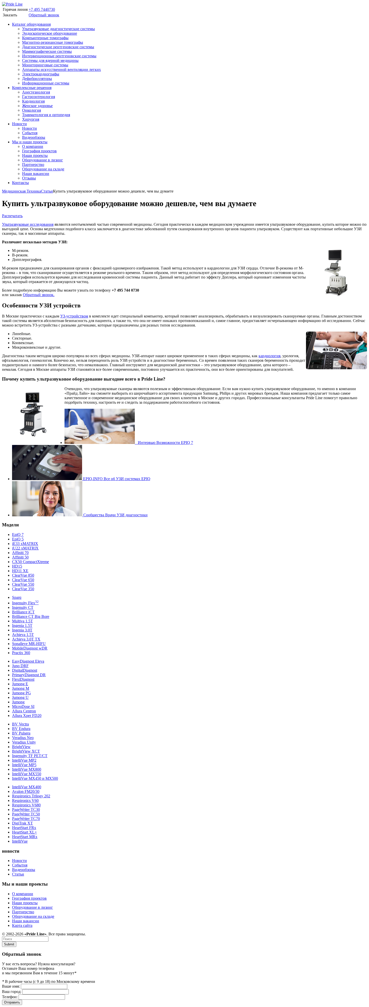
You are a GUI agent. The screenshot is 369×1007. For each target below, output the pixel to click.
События (29, 133)
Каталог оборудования (31, 24)
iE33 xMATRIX (25, 543)
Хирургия (30, 119)
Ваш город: (11, 991)
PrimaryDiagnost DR (29, 675)
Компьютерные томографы (45, 38)
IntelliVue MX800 (26, 769)
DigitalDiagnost (24, 670)
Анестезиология (36, 92)
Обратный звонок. (38, 295)
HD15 (17, 566)
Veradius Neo (23, 738)
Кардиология (33, 101)
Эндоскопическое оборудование (49, 33)
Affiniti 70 (20, 553)
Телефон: (10, 997)
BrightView (21, 747)
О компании (32, 146)
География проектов (39, 151)
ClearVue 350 (23, 589)
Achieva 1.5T (23, 634)
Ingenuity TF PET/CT (29, 756)
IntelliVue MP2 (24, 760)
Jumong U (20, 697)
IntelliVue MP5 (24, 765)
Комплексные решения (31, 87)
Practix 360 (21, 653)
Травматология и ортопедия (46, 115)
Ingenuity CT (22, 607)
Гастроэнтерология (38, 97)
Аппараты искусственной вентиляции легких (61, 69)
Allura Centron (24, 711)
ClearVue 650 (23, 580)
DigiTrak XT (22, 823)
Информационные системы (45, 83)
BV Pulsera (21, 733)
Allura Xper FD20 (26, 715)
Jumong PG (21, 693)
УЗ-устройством (74, 316)
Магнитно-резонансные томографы (52, 42)
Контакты (20, 182)
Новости (19, 124)
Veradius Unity (24, 742)
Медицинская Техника (21, 191)
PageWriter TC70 (26, 818)
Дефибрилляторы (37, 78)
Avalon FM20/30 (25, 791)
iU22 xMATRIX (25, 548)
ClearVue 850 (23, 575)
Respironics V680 (26, 805)
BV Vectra (20, 724)
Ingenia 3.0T (22, 630)
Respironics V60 (25, 800)
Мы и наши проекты (29, 142)
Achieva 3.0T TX (26, 639)
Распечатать (12, 216)
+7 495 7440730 (42, 9)
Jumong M (20, 688)
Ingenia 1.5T (22, 625)
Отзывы (29, 178)
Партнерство (33, 164)
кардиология (269, 356)
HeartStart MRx (24, 837)
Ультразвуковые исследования (27, 224)
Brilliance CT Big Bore (30, 616)
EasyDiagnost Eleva (28, 661)
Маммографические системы (47, 51)
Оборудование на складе (43, 169)
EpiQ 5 (18, 539)
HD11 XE (20, 571)
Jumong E (20, 684)
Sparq (16, 597)
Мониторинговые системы (45, 65)
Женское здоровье (37, 106)
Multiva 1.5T (22, 621)
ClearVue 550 (23, 584)
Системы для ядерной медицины (50, 60)
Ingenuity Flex (25, 603)
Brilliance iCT (23, 612)
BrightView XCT (26, 751)
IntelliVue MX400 (26, 787)
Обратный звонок (44, 15)
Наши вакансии (35, 173)
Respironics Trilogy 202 (31, 796)
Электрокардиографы (40, 74)
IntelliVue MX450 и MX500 (35, 778)
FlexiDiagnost (23, 679)
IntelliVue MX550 (26, 774)
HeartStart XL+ (24, 832)
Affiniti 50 (20, 557)
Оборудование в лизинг (42, 160)
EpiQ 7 (18, 534)
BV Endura (21, 728)
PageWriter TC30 (26, 809)
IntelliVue (20, 841)
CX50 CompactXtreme (30, 562)
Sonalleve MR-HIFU (29, 644)
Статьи (47, 191)
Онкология (31, 110)
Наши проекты (35, 155)
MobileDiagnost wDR (29, 648)
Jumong (18, 702)
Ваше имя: (11, 986)
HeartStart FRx (24, 828)
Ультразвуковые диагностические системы (58, 29)
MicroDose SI (23, 706)
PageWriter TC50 (26, 814)
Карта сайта (22, 925)
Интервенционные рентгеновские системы (59, 56)
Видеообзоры (33, 137)
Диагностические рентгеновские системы (58, 47)
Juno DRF (20, 666)
